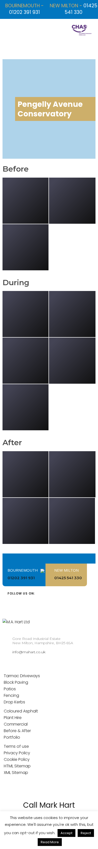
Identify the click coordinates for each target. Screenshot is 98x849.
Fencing (11, 695)
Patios (10, 689)
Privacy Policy (17, 753)
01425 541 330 (81, 9)
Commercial (16, 724)
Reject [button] (86, 833)
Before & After (17, 731)
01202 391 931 (24, 12)
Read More (50, 842)
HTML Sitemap (17, 766)
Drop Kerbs (14, 702)
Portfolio (12, 737)
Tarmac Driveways (22, 676)
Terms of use (16, 746)
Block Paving (16, 682)
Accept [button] (66, 833)
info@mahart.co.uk (28, 652)
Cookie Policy (17, 759)
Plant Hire (13, 718)
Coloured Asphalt (21, 711)
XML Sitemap (16, 772)
